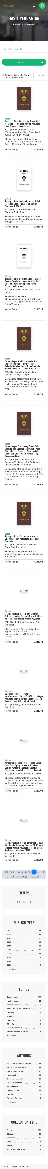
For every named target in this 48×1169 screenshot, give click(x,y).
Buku (9, 1142)
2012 (9, 957)
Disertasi (11, 1138)
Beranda (16, 25)
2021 (9, 965)
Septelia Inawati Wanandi (19, 1063)
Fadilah (10, 1094)
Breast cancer (13, 997)
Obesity (10, 1024)
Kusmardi (11, 1075)
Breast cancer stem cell (18, 1032)
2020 (9, 961)
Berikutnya (22, 877)
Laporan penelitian (16, 1149)
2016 (9, 946)
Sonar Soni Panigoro (16, 1067)
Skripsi (10, 1134)
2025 (9, 938)
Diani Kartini (13, 1090)
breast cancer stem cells (18, 1005)
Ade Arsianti (13, 1087)
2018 (9, 950)
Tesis (9, 1130)
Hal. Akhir (35, 877)
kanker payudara (15, 1001)
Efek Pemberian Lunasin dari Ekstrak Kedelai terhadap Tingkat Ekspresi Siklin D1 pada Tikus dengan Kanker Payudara (23, 616)
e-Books (10, 1145)
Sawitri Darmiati (15, 1079)
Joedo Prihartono (15, 1083)
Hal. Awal (9, 872)
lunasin (10, 1012)
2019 (9, 942)
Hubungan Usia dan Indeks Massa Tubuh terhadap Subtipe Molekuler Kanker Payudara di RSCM (22, 204)
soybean (11, 1016)
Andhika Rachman (15, 1098)
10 (12, 877)
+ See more (11, 969)
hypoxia (10, 1020)
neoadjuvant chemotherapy (20, 1009)
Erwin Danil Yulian (15, 1071)
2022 (9, 930)
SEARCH (20, 62)
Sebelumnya (24, 872)
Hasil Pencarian (28, 25)
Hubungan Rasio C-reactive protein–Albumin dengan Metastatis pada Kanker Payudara (23, 539)
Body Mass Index (14, 1028)
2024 (9, 934)
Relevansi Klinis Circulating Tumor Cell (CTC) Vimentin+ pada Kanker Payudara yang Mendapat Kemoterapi (22, 124)
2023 (9, 954)
